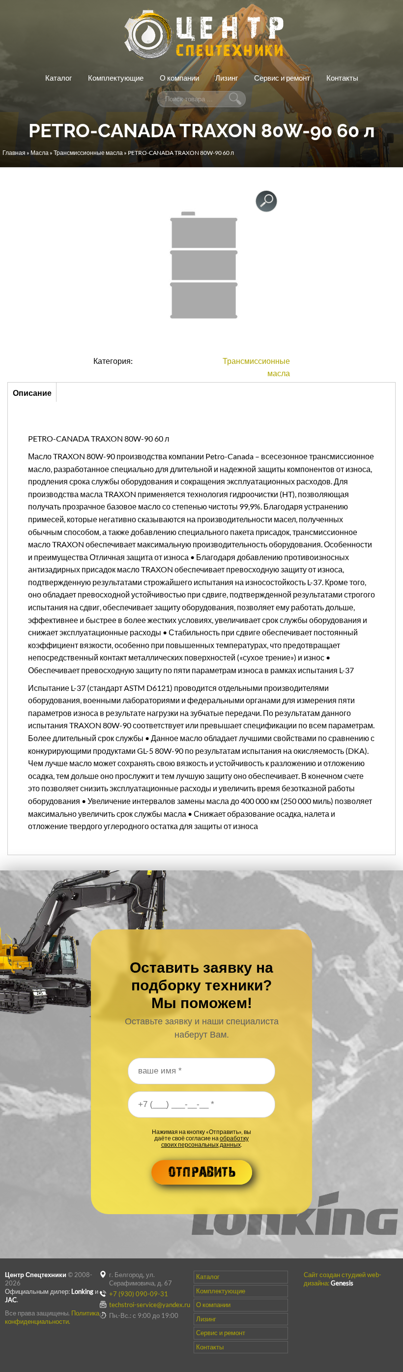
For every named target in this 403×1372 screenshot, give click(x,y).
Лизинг (226, 77)
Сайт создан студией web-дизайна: (342, 1279)
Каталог (58, 77)
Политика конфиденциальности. (52, 1317)
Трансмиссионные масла (88, 152)
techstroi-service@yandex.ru (149, 1305)
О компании (179, 77)
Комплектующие (116, 77)
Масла (39, 152)
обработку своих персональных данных (205, 1141)
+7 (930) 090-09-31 (138, 1294)
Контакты (342, 77)
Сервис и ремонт (282, 77)
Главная (14, 152)
